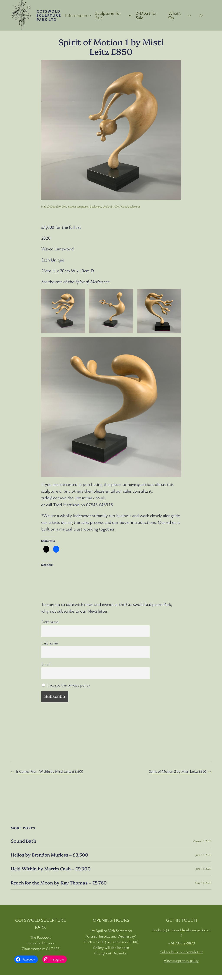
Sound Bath (23, 840)
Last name (49, 643)
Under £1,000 (111, 206)
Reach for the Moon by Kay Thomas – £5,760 (59, 882)
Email (46, 664)
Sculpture (95, 206)
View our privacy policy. (181, 960)
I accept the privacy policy (68, 685)
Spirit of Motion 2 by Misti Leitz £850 (177, 771)
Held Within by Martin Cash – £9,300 (51, 868)
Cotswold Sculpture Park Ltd (49, 15)
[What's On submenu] (189, 15)
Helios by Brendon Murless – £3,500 (49, 854)
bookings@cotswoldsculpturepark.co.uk (181, 932)
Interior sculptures (78, 206)
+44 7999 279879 (181, 943)
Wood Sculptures (130, 206)
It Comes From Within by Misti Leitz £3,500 (49, 771)
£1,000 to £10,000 (55, 206)
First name (50, 621)
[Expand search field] (201, 15)
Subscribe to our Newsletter (181, 951)
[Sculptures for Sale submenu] (130, 15)
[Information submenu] (89, 15)
